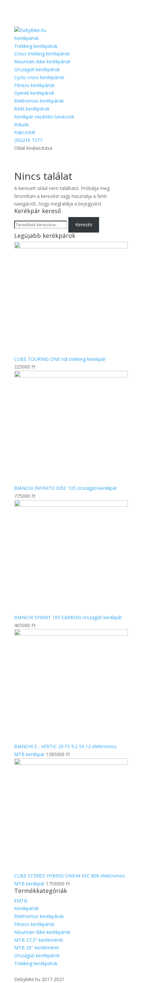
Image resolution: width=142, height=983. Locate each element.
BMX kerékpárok (32, 109)
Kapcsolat (24, 132)
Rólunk (21, 124)
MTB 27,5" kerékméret (38, 940)
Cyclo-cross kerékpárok (39, 77)
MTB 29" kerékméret (36, 947)
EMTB (20, 901)
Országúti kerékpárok (37, 69)
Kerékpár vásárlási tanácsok (44, 116)
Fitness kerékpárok (34, 85)
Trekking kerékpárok (35, 46)
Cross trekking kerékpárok (42, 53)
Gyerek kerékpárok (34, 93)
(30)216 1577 (28, 140)
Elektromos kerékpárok (39, 101)
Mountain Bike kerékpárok (42, 61)
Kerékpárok (26, 38)
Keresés (83, 224)
